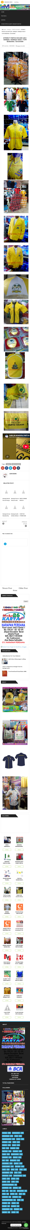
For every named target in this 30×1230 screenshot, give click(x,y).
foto (16, 1172)
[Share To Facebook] (6, 468)
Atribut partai (16, 1133)
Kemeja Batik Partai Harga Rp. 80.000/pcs (6, 500)
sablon (16, 1163)
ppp (20, 1194)
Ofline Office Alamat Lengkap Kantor (11, 24)
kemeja (8, 464)
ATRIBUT (5, 1142)
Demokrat (5, 1175)
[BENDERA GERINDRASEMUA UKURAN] (19, 840)
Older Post (23, 588)
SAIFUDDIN (12, 474)
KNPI (14, 1142)
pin (3, 1160)
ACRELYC (15, 1197)
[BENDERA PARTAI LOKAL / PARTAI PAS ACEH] (7, 857)
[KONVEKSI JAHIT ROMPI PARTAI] (19, 857)
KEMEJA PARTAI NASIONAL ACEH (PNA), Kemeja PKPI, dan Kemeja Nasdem (7, 929)
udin (13, 1181)
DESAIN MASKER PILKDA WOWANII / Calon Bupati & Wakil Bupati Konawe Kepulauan (7, 879)
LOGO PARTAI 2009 (7, 1200)
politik (4, 1181)
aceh (4, 1169)
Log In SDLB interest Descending (7, 1013)
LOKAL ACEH (6, 1209)
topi (4, 1148)
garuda (4, 1212)
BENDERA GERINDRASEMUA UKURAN (19, 845)
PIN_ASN (18, 1166)
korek (12, 1194)
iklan (4, 1194)
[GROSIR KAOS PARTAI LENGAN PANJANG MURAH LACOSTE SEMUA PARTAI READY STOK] (19, 974)
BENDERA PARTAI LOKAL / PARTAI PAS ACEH (7, 862)
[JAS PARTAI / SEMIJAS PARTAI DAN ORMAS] (7, 991)
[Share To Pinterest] (14, 468)
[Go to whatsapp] (26, 1225)
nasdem (15, 1151)
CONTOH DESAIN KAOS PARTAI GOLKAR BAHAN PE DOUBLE (19, 879)
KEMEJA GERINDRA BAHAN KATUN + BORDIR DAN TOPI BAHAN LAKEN (7, 912)
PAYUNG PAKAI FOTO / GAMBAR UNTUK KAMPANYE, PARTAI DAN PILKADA (19, 962)
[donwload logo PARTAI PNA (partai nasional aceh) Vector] (19, 907)
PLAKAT (4, 1203)
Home (2, 12)
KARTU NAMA (6, 1166)
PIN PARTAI (3, 16)
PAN (19, 1200)
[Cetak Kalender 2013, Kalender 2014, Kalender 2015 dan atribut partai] (19, 1008)
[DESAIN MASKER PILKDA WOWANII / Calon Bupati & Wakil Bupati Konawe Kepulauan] (7, 874)
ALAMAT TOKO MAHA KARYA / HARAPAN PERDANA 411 (7, 979)
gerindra (5, 1151)
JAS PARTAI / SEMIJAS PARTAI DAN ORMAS (7, 996)
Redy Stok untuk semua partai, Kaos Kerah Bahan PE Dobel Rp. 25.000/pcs (19, 895)
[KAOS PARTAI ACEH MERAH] (7, 957)
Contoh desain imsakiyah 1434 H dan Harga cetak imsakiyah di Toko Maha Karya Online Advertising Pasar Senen (19, 929)
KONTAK (3, 20)
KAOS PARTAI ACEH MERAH (7, 962)
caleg (4, 1154)
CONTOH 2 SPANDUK (8, 1184)
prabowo (5, 1197)
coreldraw (5, 1188)
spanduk (5, 1157)
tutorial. (13, 1148)
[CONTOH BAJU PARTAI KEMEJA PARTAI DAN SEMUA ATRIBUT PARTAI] (19, 941)
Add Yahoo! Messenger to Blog (17, 659)
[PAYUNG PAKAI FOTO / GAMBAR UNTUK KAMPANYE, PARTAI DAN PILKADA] (19, 957)
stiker (14, 1145)
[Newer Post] (3, 523)
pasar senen (15, 1154)
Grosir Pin (13, 1160)
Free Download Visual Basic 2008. (17, 671)
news (18, 1139)
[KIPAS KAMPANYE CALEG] (7, 840)
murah (4, 1206)
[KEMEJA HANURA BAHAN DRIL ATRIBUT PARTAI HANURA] (7, 941)
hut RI (13, 1212)
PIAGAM (16, 1209)
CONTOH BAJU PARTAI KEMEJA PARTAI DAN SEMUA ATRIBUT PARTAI (19, 946)
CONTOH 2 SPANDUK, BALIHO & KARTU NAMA (19, 996)
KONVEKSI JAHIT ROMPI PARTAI (19, 862)
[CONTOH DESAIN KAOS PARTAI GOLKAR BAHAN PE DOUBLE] (19, 874)
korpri (13, 1203)
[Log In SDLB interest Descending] (7, 1008)
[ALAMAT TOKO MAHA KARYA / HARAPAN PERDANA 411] (7, 974)
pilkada (15, 1188)
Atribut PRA (20, 1191)
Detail (6, 849)
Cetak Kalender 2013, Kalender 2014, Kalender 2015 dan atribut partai (19, 1013)
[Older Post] (26, 526)
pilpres (15, 1157)
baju (13, 1169)
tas (11, 1191)
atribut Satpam (18, 1175)
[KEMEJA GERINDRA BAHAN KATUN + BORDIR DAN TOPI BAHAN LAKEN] (7, 907)
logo (21, 1169)
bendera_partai (7, 1139)
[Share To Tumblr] (18, 468)
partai (13, 1178)
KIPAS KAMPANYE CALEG (7, 845)
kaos (16, 1136)
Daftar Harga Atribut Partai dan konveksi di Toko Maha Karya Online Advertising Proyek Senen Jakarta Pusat (7, 895)
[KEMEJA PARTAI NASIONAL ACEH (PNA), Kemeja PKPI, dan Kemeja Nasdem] (7, 924)
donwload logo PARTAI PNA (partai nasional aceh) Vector (19, 912)
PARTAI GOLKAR (16, 464)
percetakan (6, 1172)
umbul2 (14, 1206)
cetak (4, 1178)
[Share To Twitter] (10, 468)
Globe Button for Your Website (11, 656)
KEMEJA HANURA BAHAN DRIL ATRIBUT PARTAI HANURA (7, 946)
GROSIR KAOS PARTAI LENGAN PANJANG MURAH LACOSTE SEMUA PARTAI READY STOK (19, 979)
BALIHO (4, 1145)
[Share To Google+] (2, 468)
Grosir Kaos (6, 1136)
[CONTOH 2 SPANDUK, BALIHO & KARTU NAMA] (19, 991)
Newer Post (7, 588)
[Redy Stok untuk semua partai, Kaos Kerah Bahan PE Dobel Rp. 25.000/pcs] (19, 890)
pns (4, 1191)
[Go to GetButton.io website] (26, 1228)
